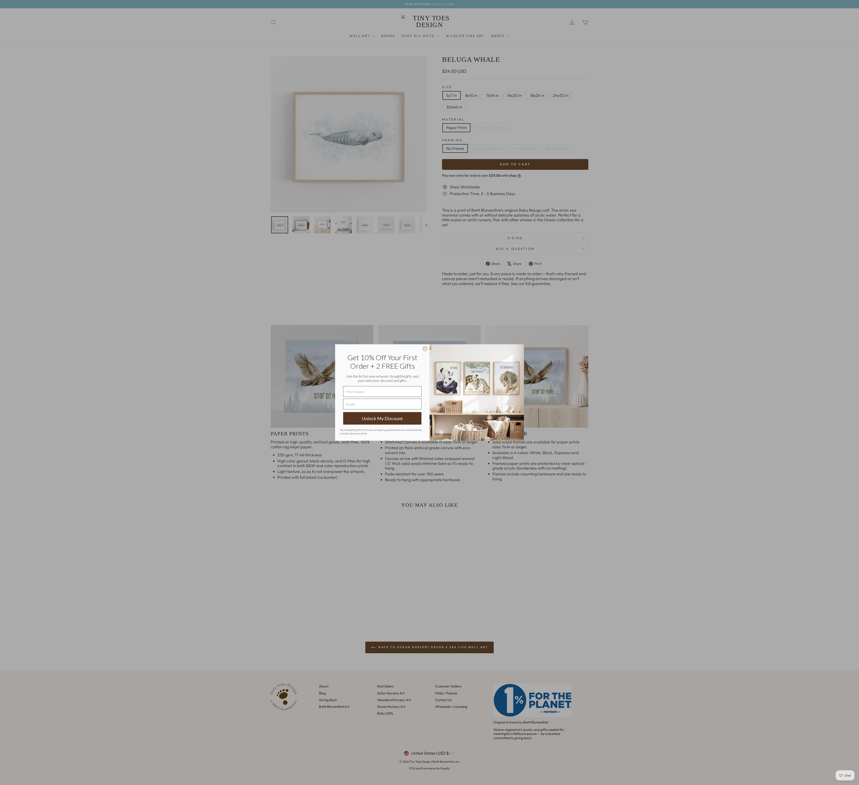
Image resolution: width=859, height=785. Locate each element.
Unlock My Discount (382, 418)
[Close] (425, 348)
